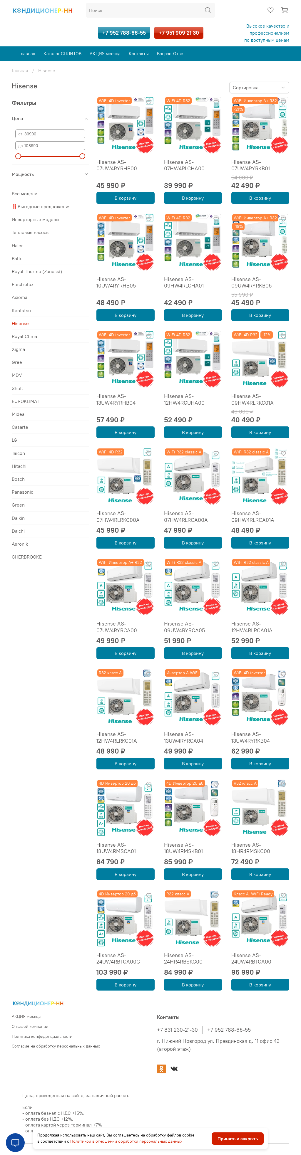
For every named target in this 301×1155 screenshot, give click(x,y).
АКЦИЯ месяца (105, 53)
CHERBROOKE (27, 557)
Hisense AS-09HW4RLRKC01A (252, 399)
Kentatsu (21, 310)
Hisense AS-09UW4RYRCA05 (184, 627)
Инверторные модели (35, 219)
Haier (17, 245)
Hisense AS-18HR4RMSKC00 (250, 848)
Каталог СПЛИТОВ (62, 53)
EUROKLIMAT (25, 401)
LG (14, 440)
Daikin (18, 518)
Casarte (20, 427)
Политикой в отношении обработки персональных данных (126, 1141)
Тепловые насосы (30, 232)
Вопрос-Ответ (171, 53)
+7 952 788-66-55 (124, 32)
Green (18, 505)
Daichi (18, 531)
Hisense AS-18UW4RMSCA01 (116, 848)
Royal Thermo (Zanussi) (37, 271)
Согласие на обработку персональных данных (56, 1046)
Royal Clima (24, 336)
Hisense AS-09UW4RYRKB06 (251, 282)
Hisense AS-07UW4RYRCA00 (116, 627)
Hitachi (19, 466)
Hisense (20, 323)
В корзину (125, 198)
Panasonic (22, 492)
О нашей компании (30, 1026)
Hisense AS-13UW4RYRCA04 (183, 737)
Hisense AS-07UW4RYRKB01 (250, 165)
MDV (17, 375)
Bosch (18, 479)
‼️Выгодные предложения (41, 206)
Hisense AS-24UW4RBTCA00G (118, 958)
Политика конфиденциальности (42, 1036)
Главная (27, 53)
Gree (17, 362)
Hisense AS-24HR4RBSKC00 (183, 958)
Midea (18, 414)
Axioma (19, 297)
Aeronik (20, 544)
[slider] (18, 156)
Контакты (139, 53)
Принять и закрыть (238, 1138)
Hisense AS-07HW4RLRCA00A (186, 516)
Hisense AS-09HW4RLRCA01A (252, 516)
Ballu (17, 258)
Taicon (18, 453)
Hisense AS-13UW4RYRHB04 (116, 399)
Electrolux (23, 284)
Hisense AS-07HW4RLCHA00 (184, 165)
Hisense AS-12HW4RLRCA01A (251, 627)
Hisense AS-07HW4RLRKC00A (118, 516)
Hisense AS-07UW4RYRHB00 (116, 165)
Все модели (24, 193)
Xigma (18, 349)
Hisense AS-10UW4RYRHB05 (116, 282)
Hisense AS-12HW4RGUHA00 (184, 399)
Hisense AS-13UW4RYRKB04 (250, 737)
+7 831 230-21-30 (177, 1030)
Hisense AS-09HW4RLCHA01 (184, 282)
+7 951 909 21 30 (179, 32)
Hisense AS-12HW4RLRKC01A (116, 737)
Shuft (17, 388)
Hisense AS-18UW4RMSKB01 (183, 848)
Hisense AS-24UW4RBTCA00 (251, 958)
